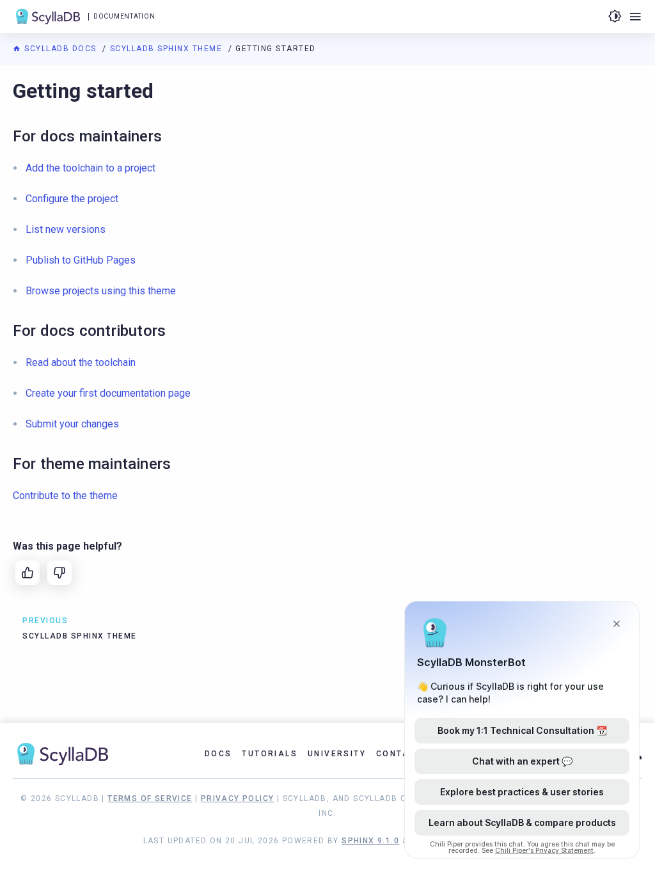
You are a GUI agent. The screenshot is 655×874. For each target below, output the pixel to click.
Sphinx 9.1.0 (370, 840)
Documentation (124, 16)
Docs (218, 753)
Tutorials (269, 753)
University (337, 753)
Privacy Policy (237, 798)
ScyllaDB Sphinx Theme (167, 48)
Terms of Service (149, 798)
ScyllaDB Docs (60, 48)
